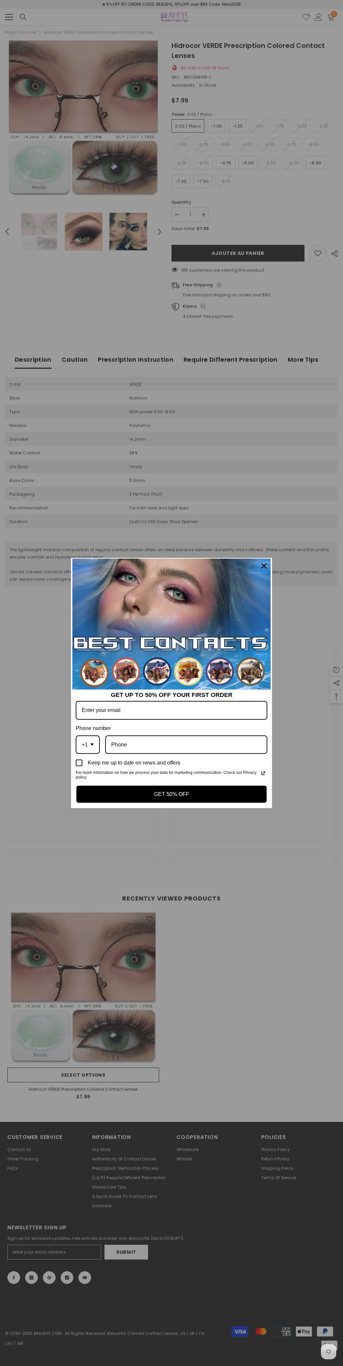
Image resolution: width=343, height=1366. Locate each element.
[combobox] (88, 744)
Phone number (93, 728)
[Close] (264, 566)
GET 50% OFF (171, 794)
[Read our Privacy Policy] (263, 773)
